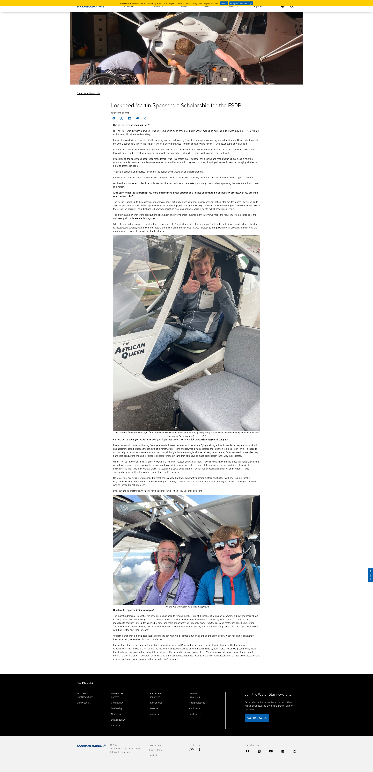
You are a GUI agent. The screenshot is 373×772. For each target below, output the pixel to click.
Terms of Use (155, 749)
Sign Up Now (254, 718)
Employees (154, 696)
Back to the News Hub (88, 93)
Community (117, 702)
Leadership (117, 708)
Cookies (153, 754)
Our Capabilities (85, 696)
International (155, 702)
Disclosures (195, 713)
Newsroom (116, 713)
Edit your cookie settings (241, 3)
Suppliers (259, 6)
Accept (224, 3)
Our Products (84, 702)
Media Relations (197, 702)
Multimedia (194, 708)
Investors (233, 6)
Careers (207, 6)
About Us (115, 725)
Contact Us (194, 696)
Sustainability (118, 719)
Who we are (127, 6)
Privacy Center (156, 744)
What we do (157, 6)
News (184, 6)
